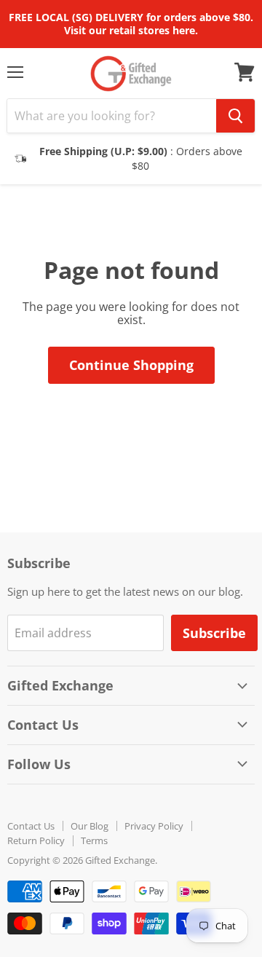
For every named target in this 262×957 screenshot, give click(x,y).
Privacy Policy (153, 825)
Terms (94, 840)
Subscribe (214, 633)
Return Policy (36, 840)
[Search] (235, 116)
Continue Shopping (131, 365)
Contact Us (31, 825)
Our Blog (89, 825)
